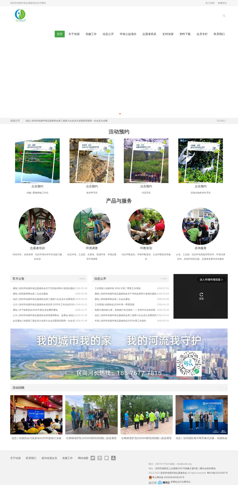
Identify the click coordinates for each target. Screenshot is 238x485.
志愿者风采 (149, 34)
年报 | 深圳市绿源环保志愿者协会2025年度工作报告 (120, 320)
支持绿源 (167, 34)
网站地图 (83, 458)
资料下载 (185, 34)
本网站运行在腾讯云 (181, 482)
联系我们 (219, 34)
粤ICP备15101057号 (217, 473)
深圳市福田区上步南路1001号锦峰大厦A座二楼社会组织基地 (185, 468)
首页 (59, 34)
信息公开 (108, 34)
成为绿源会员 (49, 458)
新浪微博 (93, 458)
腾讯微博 (99, 458)
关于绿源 (74, 34)
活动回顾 (18, 387)
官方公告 (18, 278)
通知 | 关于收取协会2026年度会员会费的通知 (35, 310)
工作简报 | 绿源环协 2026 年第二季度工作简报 (118, 288)
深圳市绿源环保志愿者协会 (173, 473)
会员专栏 (202, 34)
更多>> (81, 279)
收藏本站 (222, 3)
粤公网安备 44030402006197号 (168, 477)
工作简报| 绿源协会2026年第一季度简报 (114, 304)
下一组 (225, 388)
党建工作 (91, 34)
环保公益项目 (128, 34)
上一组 (220, 388)
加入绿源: (210, 3)
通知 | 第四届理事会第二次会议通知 (30, 293)
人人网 (113, 458)
